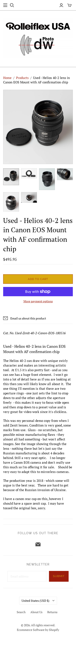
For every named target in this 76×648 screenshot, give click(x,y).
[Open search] (12, 5)
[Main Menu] (5, 5)
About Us (36, 612)
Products (22, 78)
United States (35, 601)
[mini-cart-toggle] (69, 5)
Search (21, 612)
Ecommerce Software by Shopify (38, 630)
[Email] (38, 544)
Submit (59, 576)
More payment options (38, 301)
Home (7, 78)
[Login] (61, 5)
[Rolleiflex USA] (38, 37)
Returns (52, 612)
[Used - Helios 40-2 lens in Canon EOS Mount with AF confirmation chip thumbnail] (11, 176)
